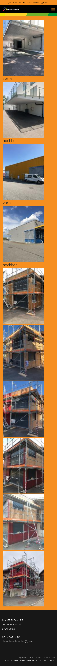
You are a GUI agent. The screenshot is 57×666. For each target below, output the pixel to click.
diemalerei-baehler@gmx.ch (37, 2)
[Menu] (53, 9)
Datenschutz (49, 657)
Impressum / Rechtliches (29, 657)
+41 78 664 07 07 (15, 2)
